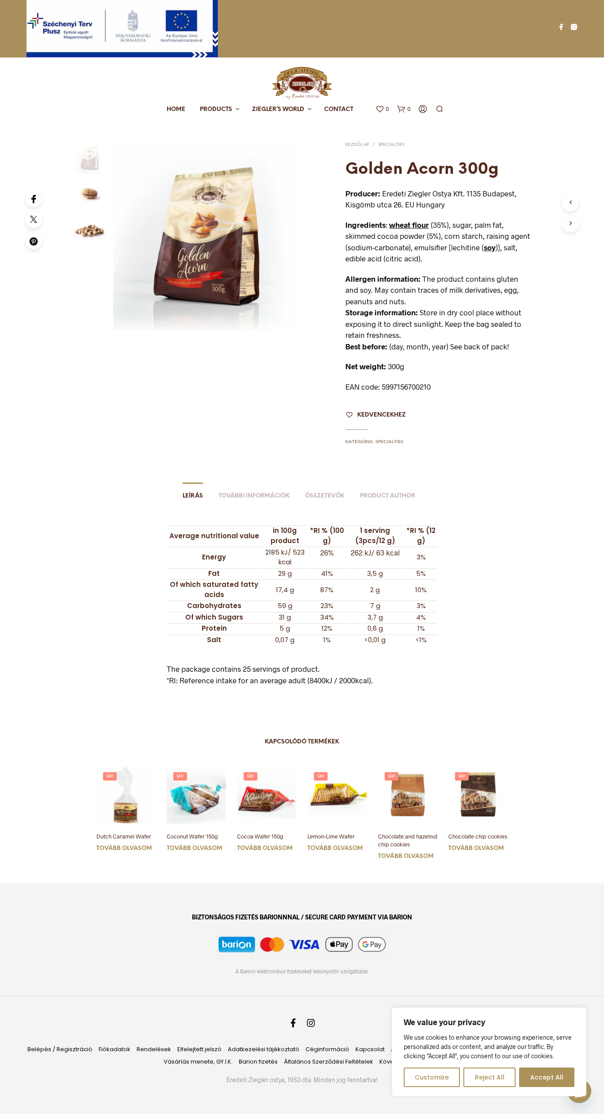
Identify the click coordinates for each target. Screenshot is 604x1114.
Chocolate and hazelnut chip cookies (407, 840)
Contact (338, 109)
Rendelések (154, 1049)
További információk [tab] (254, 496)
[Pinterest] (33, 241)
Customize (432, 1077)
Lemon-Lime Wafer (331, 836)
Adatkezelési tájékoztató (263, 1049)
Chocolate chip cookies (477, 836)
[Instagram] (573, 27)
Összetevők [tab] (324, 496)
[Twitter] (33, 219)
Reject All (490, 1077)
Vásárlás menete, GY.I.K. (198, 1061)
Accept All (546, 1077)
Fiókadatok (114, 1049)
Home (176, 109)
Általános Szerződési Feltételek (328, 1061)
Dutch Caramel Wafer (123, 836)
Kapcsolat (370, 1049)
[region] (489, 1051)
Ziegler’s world (278, 109)
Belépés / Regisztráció (59, 1049)
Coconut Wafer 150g (192, 836)
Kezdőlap (357, 144)
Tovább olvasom (124, 848)
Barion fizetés (258, 1061)
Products (216, 109)
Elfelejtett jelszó (199, 1049)
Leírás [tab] (193, 496)
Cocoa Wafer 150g (260, 836)
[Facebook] (33, 198)
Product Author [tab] (387, 496)
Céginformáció (327, 1049)
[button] (382, 109)
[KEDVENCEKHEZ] (126, 811)
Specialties (391, 144)
